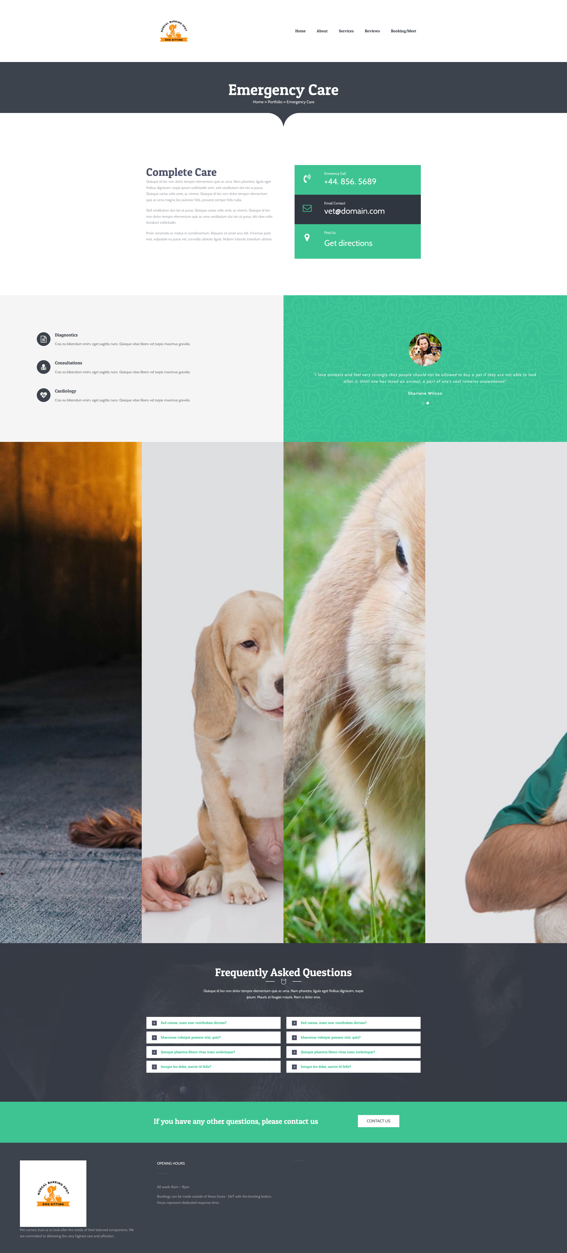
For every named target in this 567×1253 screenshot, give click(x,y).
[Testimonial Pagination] (422, 403)
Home (258, 101)
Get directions (348, 243)
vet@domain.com (354, 211)
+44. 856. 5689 (350, 181)
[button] (213, 1023)
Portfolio (275, 101)
